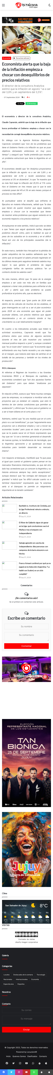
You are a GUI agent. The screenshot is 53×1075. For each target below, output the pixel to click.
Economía (6, 58)
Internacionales (22, 979)
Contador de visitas (26, 939)
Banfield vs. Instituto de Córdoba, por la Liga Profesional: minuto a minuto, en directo (35, 509)
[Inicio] (26, 5)
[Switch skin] (49, 6)
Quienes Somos (19, 1056)
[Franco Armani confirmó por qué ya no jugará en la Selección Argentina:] (9, 566)
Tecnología (41, 975)
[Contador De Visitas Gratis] (26, 936)
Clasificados (32, 1056)
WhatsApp (32, 103)
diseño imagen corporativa (26, 942)
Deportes (21, 984)
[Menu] (3, 6)
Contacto (6, 1004)
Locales (7, 975)
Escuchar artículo (22, 58)
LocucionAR (32, 1052)
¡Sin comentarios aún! (26, 597)
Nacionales (8, 979)
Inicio (8, 1056)
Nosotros (6, 992)
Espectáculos (9, 984)
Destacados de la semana (23, 975)
